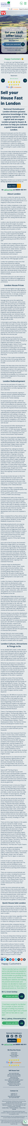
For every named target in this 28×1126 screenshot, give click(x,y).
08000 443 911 (14, 1095)
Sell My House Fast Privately (14, 1081)
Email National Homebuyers (14, 1096)
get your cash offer (15, 175)
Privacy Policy (14, 1054)
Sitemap (14, 1109)
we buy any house (6, 181)
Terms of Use (14, 1056)
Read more (14, 75)
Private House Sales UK (14, 1085)
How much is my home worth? (14, 1076)
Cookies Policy (14, 1052)
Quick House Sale (14, 1077)
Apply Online (12, 186)
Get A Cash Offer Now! (14, 1073)
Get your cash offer (12, 996)
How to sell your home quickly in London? (14, 1080)
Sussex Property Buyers (14, 1078)
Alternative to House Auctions (14, 1084)
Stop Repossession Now (14, 1082)
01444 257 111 (14, 1093)
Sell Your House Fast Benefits (14, 1074)
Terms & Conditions (14, 1055)
